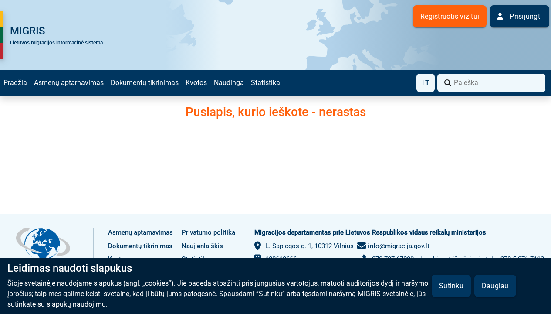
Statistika (265, 82)
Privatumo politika (208, 232)
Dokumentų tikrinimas (145, 82)
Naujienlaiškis (202, 246)
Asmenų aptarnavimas (69, 82)
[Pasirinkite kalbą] (425, 82)
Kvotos (196, 82)
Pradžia (15, 82)
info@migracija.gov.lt (398, 246)
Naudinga (229, 82)
